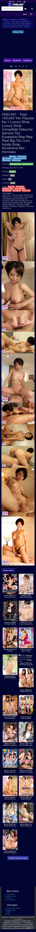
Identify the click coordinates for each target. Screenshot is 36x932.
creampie (20, 187)
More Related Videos (19, 858)
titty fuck (27, 190)
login (20, 1)
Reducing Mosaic (20, 158)
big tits (12, 187)
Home (6, 19)
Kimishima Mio (16, 164)
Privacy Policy (11, 910)
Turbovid (7, 60)
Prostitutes (7, 158)
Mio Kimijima (28, 164)
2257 (8, 914)
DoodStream (17, 60)
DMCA (9, 912)
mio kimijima (20, 189)
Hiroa (12, 175)
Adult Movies (23, 19)
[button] (25, 1)
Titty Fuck (17, 160)
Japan (13, 183)
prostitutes (7, 190)
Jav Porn (9, 898)
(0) (12, 66)
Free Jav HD (10, 894)
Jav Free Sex (11, 900)
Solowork (7, 160)
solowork (17, 190)
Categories (13, 19)
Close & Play (18, 32)
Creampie (22, 156)
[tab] (8, 570)
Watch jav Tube (11, 896)
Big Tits (13, 156)
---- (10, 179)
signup (12, 1)
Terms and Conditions (13, 908)
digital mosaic (8, 189)
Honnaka (12, 172)
